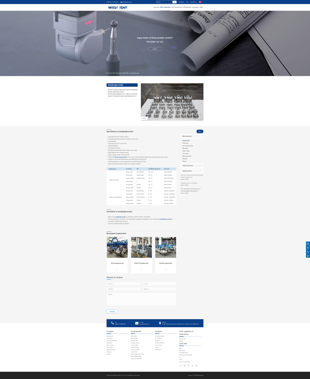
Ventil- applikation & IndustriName (186, 333)
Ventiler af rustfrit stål (136, 358)
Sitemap (190, 375)
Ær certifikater (158, 338)
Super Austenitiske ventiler (137, 354)
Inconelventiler (134, 345)
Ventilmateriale (187, 7)
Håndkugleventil (120, 217)
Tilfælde (181, 341)
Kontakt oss (193, 2)
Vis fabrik (157, 340)
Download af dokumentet (185, 355)
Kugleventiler (125, 73)
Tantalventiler (134, 352)
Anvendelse (195, 7)
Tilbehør (184, 161)
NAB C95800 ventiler (136, 356)
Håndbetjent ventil (165, 219)
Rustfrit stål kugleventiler (141, 263)
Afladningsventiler (186, 156)
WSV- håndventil (165, 7)
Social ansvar (158, 345)
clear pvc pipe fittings (184, 361)
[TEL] (308, 252)
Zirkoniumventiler (135, 349)
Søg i (200, 131)
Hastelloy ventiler (135, 342)
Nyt (187, 2)
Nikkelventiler (134, 338)
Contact (155, 49)
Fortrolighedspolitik (198, 375)
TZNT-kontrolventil (176, 7)
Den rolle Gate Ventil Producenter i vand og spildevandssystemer (191, 191)
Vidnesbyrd (158, 349)
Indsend (112, 311)
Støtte (201, 7)
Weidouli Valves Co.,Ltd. (119, 375)
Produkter (110, 331)
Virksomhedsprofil (159, 336)
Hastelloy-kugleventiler (165, 263)
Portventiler (185, 143)
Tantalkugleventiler (134, 73)
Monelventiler (134, 340)
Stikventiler (185, 148)
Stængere (184, 158)
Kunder (157, 347)
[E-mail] (308, 244)
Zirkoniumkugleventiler (117, 263)
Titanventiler (134, 336)
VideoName (182, 350)
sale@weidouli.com (127, 2)
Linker (180, 359)
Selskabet (181, 2)
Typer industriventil (120, 157)
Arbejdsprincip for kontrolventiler (189, 184)
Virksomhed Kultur (159, 342)
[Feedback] (308, 256)
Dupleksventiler (135, 347)
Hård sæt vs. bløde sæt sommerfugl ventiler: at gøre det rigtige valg (192, 177)
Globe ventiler (186, 151)
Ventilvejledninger (183, 352)
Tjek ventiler (185, 153)
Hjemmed (156, 7)
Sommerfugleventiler (187, 145)
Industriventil (182, 338)
